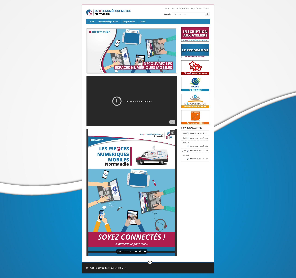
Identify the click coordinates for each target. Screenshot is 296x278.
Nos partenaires (196, 8)
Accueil (167, 8)
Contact (206, 8)
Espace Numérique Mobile (180, 8)
